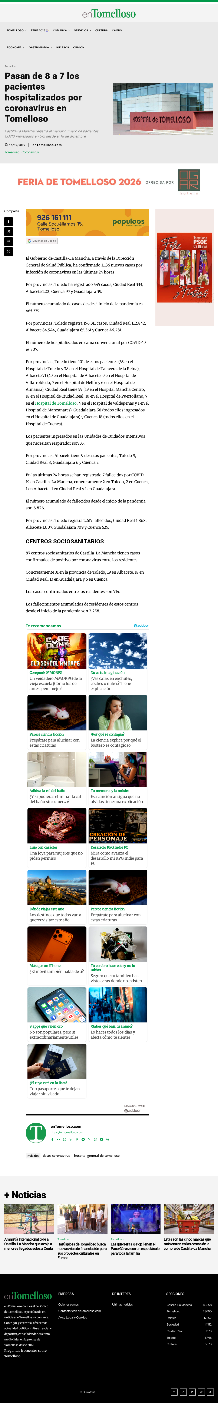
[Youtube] (101, 1138)
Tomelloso (11, 66)
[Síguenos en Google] (42, 248)
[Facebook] (8, 221)
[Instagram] (64, 1138)
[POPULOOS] (87, 234)
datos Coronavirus (56, 1155)
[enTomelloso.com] (36, 1133)
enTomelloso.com (47, 145)
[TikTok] (201, 1392)
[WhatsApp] (8, 251)
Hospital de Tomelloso (56, 403)
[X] (8, 231)
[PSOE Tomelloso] (184, 324)
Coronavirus (30, 152)
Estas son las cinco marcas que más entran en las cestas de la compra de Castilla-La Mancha (187, 1244)
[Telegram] (83, 1138)
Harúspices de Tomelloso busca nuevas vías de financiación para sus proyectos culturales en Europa (82, 1251)
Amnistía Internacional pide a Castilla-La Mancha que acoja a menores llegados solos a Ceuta (28, 1244)
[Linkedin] (70, 1138)
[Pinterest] (8, 241)
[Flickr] (58, 1138)
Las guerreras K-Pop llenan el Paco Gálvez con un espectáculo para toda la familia (135, 1249)
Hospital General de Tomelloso (97, 1155)
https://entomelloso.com (67, 1132)
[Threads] (107, 1138)
